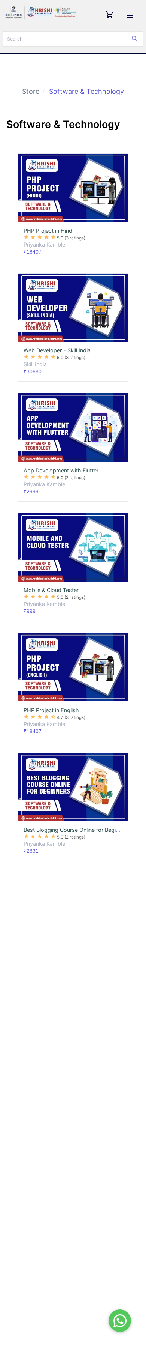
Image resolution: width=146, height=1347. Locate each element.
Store (30, 91)
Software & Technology (86, 91)
